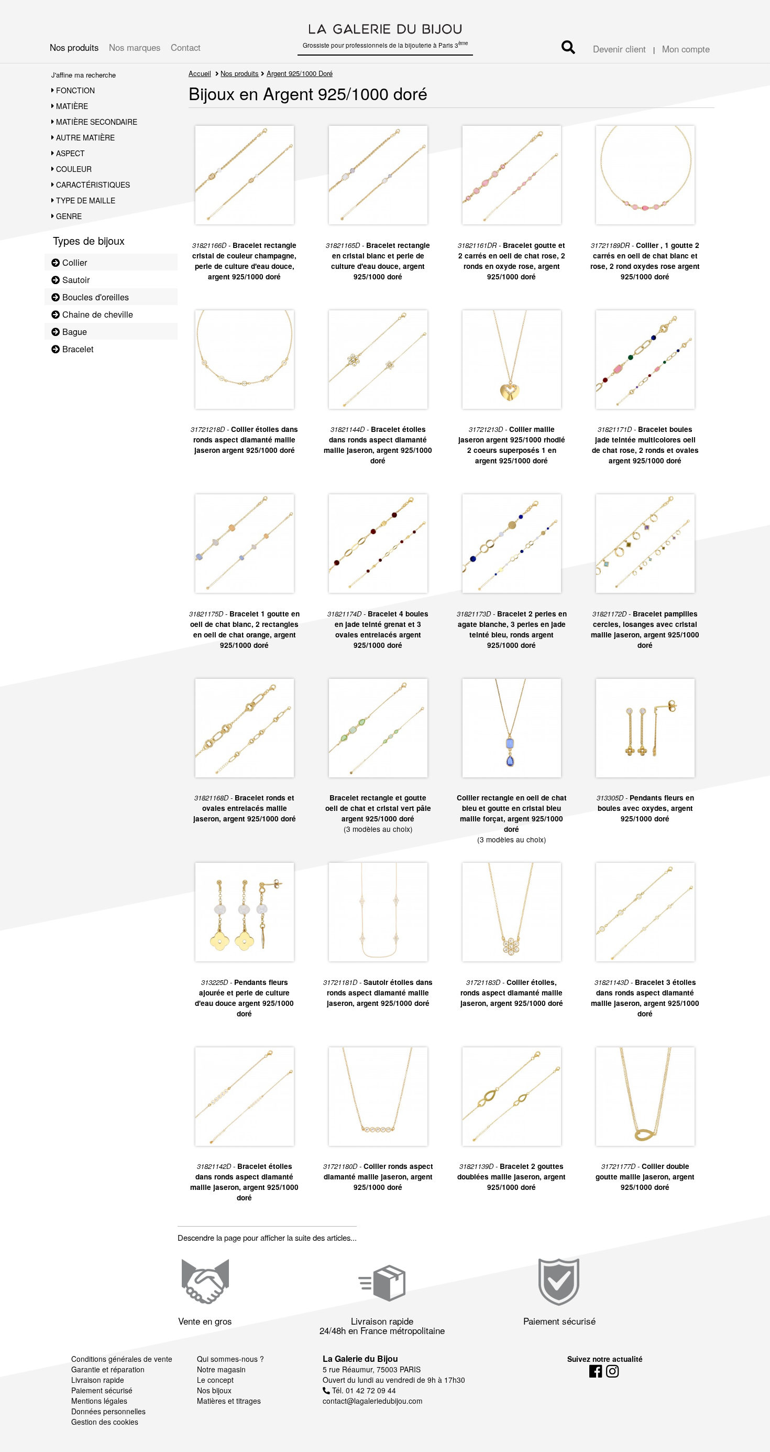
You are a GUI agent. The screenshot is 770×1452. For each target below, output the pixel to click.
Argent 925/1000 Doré (300, 73)
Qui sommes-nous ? (230, 1358)
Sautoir (75, 279)
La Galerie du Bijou (360, 1358)
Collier (73, 262)
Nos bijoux (214, 1390)
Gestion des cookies (104, 1421)
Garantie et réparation (108, 1369)
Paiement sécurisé (102, 1390)
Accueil (200, 73)
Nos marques (134, 47)
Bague (73, 331)
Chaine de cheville (96, 314)
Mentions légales (99, 1400)
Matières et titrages (229, 1400)
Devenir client (619, 48)
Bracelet (77, 348)
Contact (186, 47)
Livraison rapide (97, 1379)
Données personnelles (108, 1411)
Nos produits (74, 47)
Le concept (215, 1379)
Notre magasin (221, 1369)
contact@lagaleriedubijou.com (373, 1400)
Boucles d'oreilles (94, 296)
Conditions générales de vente (121, 1358)
